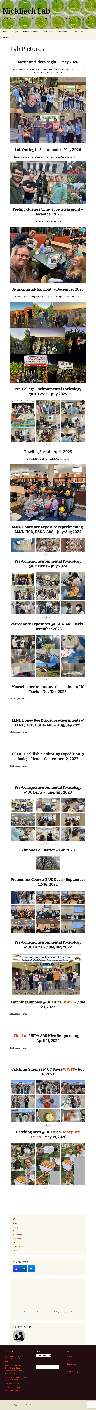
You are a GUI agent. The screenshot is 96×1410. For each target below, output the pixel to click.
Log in (69, 1360)
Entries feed (71, 1364)
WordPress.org (72, 1372)
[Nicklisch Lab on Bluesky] (31, 1268)
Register (70, 1356)
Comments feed (73, 1368)
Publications (48, 31)
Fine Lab (21, 1035)
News (4, 31)
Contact (23, 37)
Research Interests (30, 31)
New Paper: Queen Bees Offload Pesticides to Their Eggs (15, 1359)
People (15, 31)
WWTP (68, 1002)
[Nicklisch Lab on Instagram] (16, 1268)
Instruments (63, 31)
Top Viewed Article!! (12, 1383)
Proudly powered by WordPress (22, 1405)
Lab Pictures (78, 31)
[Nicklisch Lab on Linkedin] (23, 1268)
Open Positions (8, 37)
